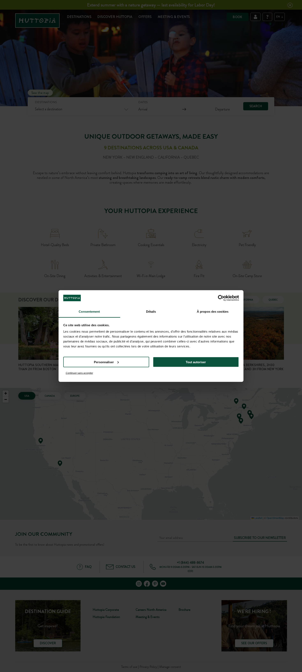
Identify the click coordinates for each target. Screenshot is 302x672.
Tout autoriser (196, 362)
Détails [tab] (151, 311)
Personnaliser (104, 362)
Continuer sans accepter (79, 373)
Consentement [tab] (89, 311)
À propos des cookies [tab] (212, 311)
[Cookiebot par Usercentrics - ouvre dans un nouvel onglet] (221, 298)
